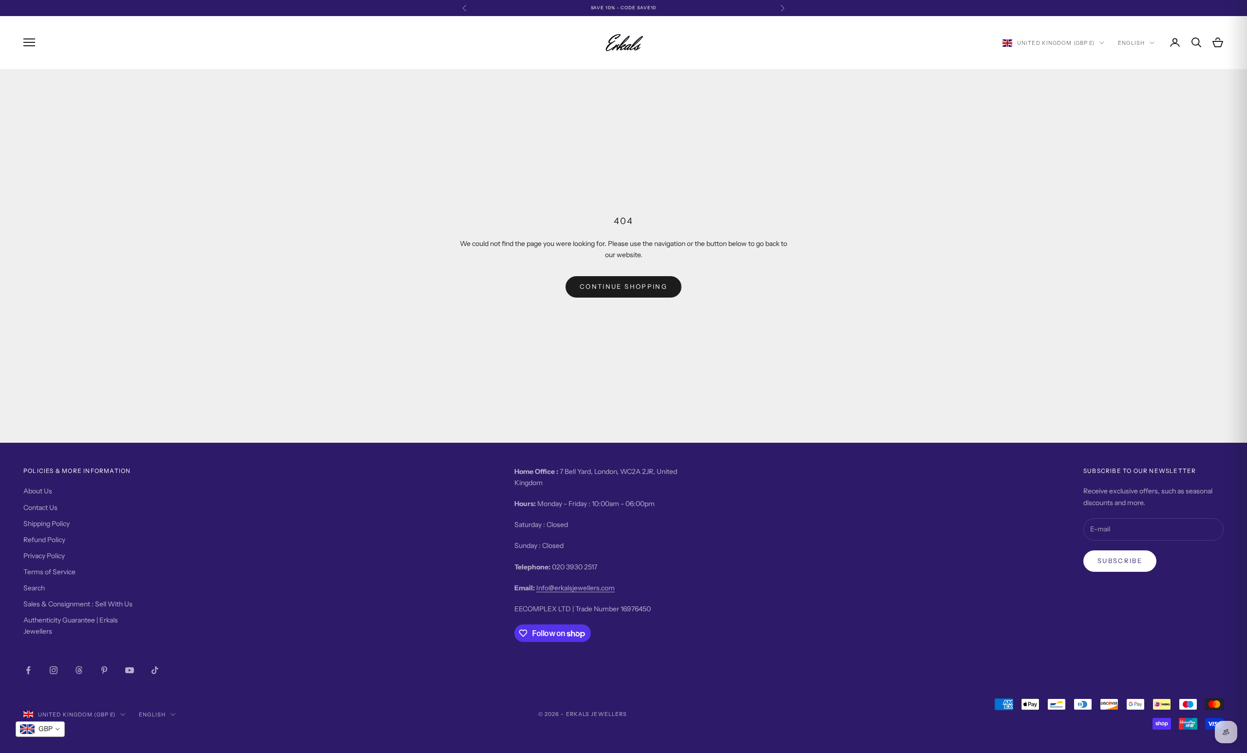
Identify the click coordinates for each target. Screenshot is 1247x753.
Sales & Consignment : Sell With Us (77, 604)
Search (34, 588)
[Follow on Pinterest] (104, 670)
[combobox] (40, 729)
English (1131, 42)
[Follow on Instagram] (53, 670)
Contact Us (40, 507)
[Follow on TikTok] (155, 670)
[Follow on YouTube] (129, 670)
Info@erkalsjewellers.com (575, 588)
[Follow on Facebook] (28, 670)
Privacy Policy (44, 555)
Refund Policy (44, 539)
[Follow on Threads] (79, 670)
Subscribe (1119, 561)
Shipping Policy (46, 523)
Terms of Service (49, 571)
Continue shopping (623, 286)
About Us (37, 491)
